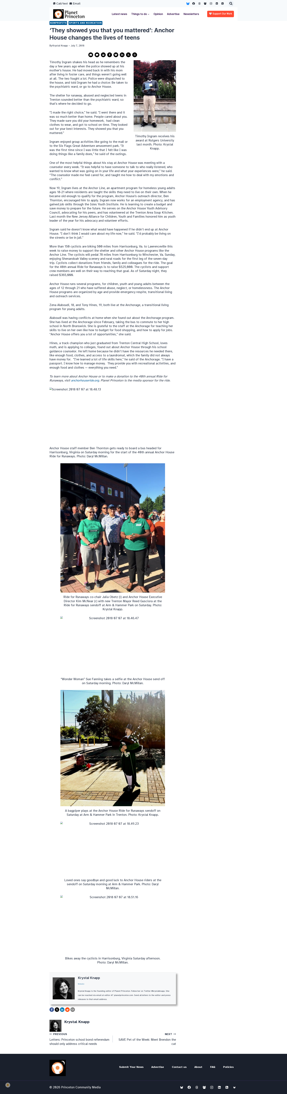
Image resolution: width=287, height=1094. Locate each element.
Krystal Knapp (89, 978)
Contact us (179, 1067)
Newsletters (191, 14)
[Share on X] (128, 54)
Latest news (119, 14)
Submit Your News (131, 1067)
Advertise (173, 14)
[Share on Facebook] (109, 54)
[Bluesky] (187, 3)
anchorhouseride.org (85, 380)
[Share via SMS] (97, 54)
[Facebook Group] (205, 3)
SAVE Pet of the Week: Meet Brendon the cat (147, 1039)
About (198, 1067)
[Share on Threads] (134, 54)
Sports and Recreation (85, 23)
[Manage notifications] (7, 1085)
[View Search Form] (231, 4)
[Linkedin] (216, 3)
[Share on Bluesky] (115, 54)
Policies (228, 1067)
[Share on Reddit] (103, 54)
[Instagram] (211, 3)
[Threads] (199, 3)
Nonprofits (58, 23)
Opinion (158, 14)
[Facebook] (193, 3)
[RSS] (222, 3)
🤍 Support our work (220, 13)
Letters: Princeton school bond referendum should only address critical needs (79, 1039)
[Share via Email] (90, 54)
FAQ (212, 1067)
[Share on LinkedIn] (122, 54)
